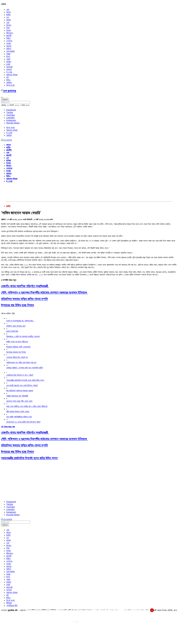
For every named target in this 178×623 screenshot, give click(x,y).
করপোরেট (9, 67)
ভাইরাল (8, 61)
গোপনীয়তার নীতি (11, 605)
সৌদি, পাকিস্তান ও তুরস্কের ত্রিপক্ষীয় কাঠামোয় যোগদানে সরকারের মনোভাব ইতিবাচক (44, 292)
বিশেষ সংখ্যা (10, 85)
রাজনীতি (9, 150)
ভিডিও (8, 80)
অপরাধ (8, 43)
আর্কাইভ (9, 82)
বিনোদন (8, 25)
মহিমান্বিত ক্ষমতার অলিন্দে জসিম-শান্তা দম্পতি (24, 299)
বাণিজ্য (8, 20)
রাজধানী (8, 35)
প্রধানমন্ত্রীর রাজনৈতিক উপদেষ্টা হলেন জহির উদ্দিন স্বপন (29, 458)
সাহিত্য (8, 48)
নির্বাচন (8, 38)
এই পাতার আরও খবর (8, 426)
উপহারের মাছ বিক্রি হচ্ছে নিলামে (17, 305)
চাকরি (8, 64)
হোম (7, 9)
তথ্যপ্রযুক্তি (10, 51)
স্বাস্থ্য (8, 54)
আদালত (8, 46)
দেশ (7, 17)
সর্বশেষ (8, 12)
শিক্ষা (8, 27)
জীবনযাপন (9, 33)
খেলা (7, 22)
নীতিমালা (9, 603)
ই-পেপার (9, 72)
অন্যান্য (9, 69)
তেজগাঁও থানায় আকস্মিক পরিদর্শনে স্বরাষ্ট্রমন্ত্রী (25, 286)
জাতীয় (8, 14)
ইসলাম (8, 30)
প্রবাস (8, 59)
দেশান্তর (9, 41)
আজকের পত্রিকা (11, 74)
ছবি (7, 77)
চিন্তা (8, 56)
